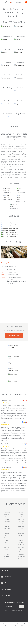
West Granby (7, 554)
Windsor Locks (21, 561)
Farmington (21, 526)
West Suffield (7, 558)
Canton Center (21, 517)
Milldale (7, 535)
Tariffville (21, 549)
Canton (7, 517)
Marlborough (21, 533)
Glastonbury (7, 528)
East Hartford (21, 521)
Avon (7, 510)
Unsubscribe (21, 610)
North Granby (21, 538)
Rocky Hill (21, 542)
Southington (21, 547)
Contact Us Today (14, 335)
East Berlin (21, 519)
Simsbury (7, 545)
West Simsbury (21, 556)
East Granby (7, 521)
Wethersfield (21, 558)
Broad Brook (7, 514)
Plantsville (21, 540)
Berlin (21, 510)
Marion (7, 533)
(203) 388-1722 (11, 272)
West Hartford (21, 554)
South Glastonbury (21, 545)
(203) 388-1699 (11, 270)
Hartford (7, 531)
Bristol (21, 512)
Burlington (21, 514)
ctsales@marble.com (12, 275)
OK (22, 606)
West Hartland (7, 556)
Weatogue (21, 552)
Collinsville (7, 519)
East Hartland (7, 524)
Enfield (7, 526)
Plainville (7, 540)
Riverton (7, 542)
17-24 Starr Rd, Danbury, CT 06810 (11, 267)
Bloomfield (7, 512)
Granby (21, 528)
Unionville (7, 552)
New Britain (21, 535)
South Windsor (7, 547)
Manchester (21, 531)
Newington (7, 538)
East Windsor (21, 524)
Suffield (7, 549)
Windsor (7, 561)
